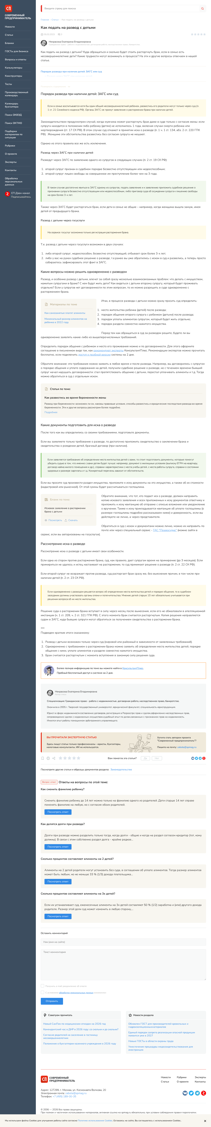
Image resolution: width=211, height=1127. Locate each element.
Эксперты (11, 162)
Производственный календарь (16, 94)
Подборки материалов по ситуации (13, 134)
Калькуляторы (13, 67)
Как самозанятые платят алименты (64, 313)
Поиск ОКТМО (13, 123)
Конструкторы (13, 76)
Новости (10, 26)
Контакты (10, 170)
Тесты (8, 84)
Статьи (9, 35)
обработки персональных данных (76, 992)
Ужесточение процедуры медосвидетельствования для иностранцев (160, 1048)
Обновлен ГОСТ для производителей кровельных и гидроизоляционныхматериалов (158, 1025)
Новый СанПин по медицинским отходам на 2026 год (74, 1023)
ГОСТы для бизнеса (16, 51)
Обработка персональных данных (13, 181)
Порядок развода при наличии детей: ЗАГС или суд (71, 71)
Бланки (9, 43)
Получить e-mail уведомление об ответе (66, 986)
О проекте (11, 154)
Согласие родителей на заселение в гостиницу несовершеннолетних (70, 1036)
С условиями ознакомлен (75, 992)
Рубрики (10, 145)
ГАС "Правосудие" (165, 530)
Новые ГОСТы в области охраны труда (150, 1041)
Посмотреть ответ (58, 812)
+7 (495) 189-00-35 (64, 1096)
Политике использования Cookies (95, 1120)
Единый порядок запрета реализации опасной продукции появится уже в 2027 (161, 1034)
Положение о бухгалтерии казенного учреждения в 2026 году (79, 1043)
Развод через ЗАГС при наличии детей (69, 76)
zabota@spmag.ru (186, 747)
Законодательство (121, 769)
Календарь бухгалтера (11, 105)
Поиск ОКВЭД (13, 115)
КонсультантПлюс (132, 668)
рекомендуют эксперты (108, 350)
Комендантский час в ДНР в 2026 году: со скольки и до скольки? (80, 1029)
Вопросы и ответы (15, 59)
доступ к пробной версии (94, 354)
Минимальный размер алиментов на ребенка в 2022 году (65, 320)
